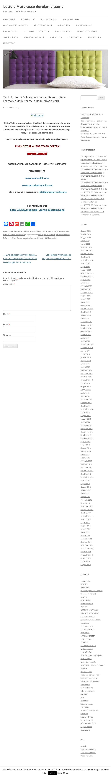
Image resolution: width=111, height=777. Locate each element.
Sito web (7, 335)
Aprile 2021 (85, 302)
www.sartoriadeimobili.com (37, 185)
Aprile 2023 (85, 283)
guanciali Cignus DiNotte (90, 620)
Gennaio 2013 (86, 464)
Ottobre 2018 (86, 328)
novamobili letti (87, 688)
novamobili (85, 684)
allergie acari (85, 581)
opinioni (84, 694)
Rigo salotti (85, 707)
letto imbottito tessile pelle (36, 31)
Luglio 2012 (85, 483)
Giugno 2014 (86, 415)
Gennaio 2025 (86, 247)
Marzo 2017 (85, 341)
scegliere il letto (10, 37)
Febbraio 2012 (86, 500)
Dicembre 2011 (86, 506)
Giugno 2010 (86, 564)
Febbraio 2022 (86, 286)
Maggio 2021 (86, 299)
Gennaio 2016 (86, 370)
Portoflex (84, 701)
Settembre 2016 (87, 347)
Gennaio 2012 (86, 503)
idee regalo (85, 623)
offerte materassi (71, 19)
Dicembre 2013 (86, 428)
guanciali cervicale (88, 616)
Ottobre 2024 (86, 257)
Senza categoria (87, 720)
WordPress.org (86, 756)
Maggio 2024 (86, 270)
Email (6, 324)
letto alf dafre (86, 652)
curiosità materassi (43, 25)
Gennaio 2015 (86, 402)
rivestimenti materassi (89, 710)
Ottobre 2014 (86, 406)
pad (82, 697)
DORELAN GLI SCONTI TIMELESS (94, 166)
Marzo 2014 (85, 422)
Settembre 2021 (87, 292)
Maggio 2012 (86, 490)
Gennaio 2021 (86, 305)
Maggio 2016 (86, 360)
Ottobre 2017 (86, 334)
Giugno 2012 (86, 487)
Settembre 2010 (87, 555)
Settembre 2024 (87, 260)
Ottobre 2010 (86, 551)
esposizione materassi (34, 37)
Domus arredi (9, 19)
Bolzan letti (85, 587)
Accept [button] (52, 773)
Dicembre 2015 (86, 373)
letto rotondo (94, 37)
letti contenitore (63, 31)
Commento (9, 284)
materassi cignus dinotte (90, 675)
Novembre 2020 (87, 309)
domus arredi (49, 234)
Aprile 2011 (85, 532)
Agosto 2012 (85, 480)
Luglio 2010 (85, 561)
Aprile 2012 (85, 493)
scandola (84, 713)
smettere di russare (88, 723)
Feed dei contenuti (88, 749)
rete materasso (87, 704)
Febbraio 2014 (86, 425)
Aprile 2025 (85, 240)
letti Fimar (85, 642)
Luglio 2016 (85, 354)
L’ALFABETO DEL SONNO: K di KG (94, 189)
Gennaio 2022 (86, 289)
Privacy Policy (9, 43)
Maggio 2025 (86, 237)
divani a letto (56, 37)
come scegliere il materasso (15, 25)
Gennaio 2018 (86, 331)
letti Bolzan (37, 231)
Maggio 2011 (86, 529)
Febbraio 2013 (86, 461)
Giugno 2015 (86, 386)
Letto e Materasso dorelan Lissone (33, 6)
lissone (33, 238)
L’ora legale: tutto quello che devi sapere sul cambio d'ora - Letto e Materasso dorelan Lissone (94, 159)
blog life (84, 584)
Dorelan (84, 607)
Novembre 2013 (87, 432)
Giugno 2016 (86, 357)
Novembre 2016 (87, 344)
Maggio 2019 (86, 315)
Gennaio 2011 (86, 542)
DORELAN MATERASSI (49, 19)
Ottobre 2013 (86, 435)
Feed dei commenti (88, 752)
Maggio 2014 (86, 419)
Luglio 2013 (85, 445)
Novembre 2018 (87, 325)
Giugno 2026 (86, 231)
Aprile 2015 (85, 393)
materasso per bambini (87, 31)
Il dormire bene (28, 19)
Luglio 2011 (85, 522)
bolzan (40, 234)
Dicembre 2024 (86, 250)
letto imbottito (9, 238)
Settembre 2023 (87, 276)
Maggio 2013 (86, 451)
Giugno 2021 (86, 296)
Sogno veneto (86, 726)
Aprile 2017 (85, 338)
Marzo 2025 (85, 244)
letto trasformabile (88, 662)
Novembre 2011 (87, 509)
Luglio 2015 (85, 383)
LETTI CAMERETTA (88, 636)
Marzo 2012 (85, 496)
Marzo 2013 (85, 458)
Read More (62, 773)
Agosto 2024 (85, 263)
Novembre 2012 (87, 470)
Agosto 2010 (85, 558)
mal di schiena (64, 25)
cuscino (84, 597)
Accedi (83, 746)
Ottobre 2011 (86, 513)
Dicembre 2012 (86, 467)
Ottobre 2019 (86, 312)
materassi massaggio (89, 678)
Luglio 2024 (85, 266)
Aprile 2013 (85, 454)
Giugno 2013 (86, 448)
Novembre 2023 (87, 273)
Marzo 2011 (85, 535)
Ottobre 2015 (86, 377)
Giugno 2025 (86, 234)
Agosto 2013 (85, 441)
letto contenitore (63, 234)
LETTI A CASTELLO (74, 37)
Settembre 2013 (87, 438)
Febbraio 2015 (86, 399)
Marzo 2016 (85, 367)
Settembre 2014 (87, 409)
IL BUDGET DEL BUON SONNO (93, 134)
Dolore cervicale (83, 25)
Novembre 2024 (87, 253)
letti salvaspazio (10, 31)
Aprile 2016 (85, 364)
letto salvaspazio (22, 238)
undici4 (54, 238)
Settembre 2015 (87, 380)
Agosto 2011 (85, 519)
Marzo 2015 (85, 396)
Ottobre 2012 (86, 474)
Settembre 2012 (87, 477)
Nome (6, 314)
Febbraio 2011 (86, 539)
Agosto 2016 (85, 351)
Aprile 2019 (85, 318)
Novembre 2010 (87, 548)
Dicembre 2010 (86, 545)
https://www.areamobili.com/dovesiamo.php (37, 209)
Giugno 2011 (86, 526)
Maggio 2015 (86, 389)
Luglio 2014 (85, 412)
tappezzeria (85, 730)
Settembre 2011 (87, 516)
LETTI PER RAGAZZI (88, 645)
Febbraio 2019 (86, 321)
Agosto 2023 (85, 279)
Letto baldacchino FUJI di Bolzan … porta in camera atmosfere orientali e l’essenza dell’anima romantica (20, 259)
